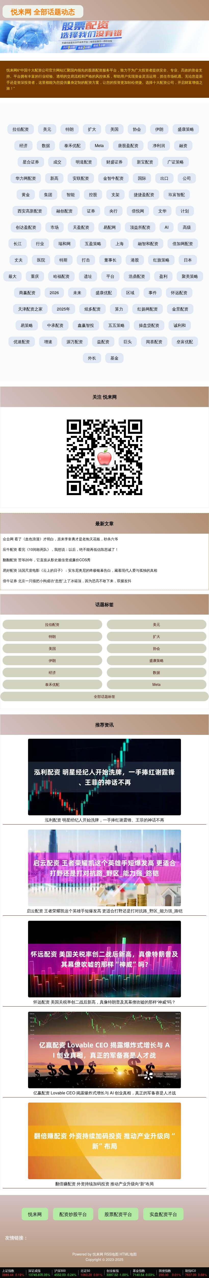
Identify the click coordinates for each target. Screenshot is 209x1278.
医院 (41, 260)
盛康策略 (186, 129)
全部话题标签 (104, 696)
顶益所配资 (140, 227)
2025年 (63, 309)
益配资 (103, 341)
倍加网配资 (183, 243)
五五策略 (116, 325)
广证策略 (175, 162)
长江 (18, 243)
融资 (183, 145)
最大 (12, 276)
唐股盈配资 (128, 145)
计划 (185, 211)
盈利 (163, 276)
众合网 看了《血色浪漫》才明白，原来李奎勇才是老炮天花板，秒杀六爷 (60, 538)
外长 (92, 358)
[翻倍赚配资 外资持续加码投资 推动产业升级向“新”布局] (104, 1140)
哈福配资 (61, 276)
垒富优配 (185, 341)
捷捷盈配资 (144, 194)
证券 (91, 211)
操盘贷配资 (149, 325)
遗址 (88, 276)
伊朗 (159, 129)
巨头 (128, 341)
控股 (93, 194)
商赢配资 (27, 292)
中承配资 (55, 325)
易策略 (27, 325)
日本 (188, 260)
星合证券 (31, 162)
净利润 (159, 145)
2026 (54, 292)
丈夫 (19, 260)
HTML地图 (128, 1254)
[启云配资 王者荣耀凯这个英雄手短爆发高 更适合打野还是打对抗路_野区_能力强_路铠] (104, 867)
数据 (46, 145)
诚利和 (180, 325)
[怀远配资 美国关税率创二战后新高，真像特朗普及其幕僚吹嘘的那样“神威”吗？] (104, 958)
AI (166, 227)
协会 (137, 129)
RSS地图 (111, 1254)
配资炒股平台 (73, 1214)
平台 (110, 276)
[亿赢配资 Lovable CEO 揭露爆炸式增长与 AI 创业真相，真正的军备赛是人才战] (104, 1049)
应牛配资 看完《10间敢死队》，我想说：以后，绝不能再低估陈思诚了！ (61, 549)
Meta (99, 145)
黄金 (26, 194)
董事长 (110, 260)
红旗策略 (161, 260)
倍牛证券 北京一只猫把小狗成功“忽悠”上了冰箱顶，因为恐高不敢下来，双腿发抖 (67, 580)
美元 (47, 129)
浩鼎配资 (137, 276)
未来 (77, 292)
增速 (48, 341)
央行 (113, 211)
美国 (114, 129)
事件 (153, 292)
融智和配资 (148, 243)
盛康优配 (104, 292)
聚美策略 (190, 276)
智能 (71, 194)
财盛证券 (114, 162)
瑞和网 (64, 243)
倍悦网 (138, 211)
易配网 (109, 227)
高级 (187, 227)
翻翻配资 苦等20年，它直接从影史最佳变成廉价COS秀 (46, 559)
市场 (54, 227)
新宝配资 (145, 162)
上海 (119, 243)
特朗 (70, 129)
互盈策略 (93, 243)
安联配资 (81, 178)
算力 (119, 309)
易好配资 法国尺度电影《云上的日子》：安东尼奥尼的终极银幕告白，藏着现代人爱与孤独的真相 (80, 570)
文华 (162, 211)
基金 (114, 358)
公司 (187, 178)
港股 (135, 260)
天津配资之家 (30, 309)
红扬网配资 (147, 309)
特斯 (63, 260)
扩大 (92, 129)
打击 (86, 260)
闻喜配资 (154, 341)
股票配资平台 (118, 1214)
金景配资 (180, 309)
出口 (164, 178)
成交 (57, 162)
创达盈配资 (26, 227)
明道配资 (84, 162)
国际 (142, 178)
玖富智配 (176, 194)
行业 (40, 243)
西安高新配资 (30, 211)
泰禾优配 (72, 145)
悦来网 (35, 1214)
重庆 (35, 276)
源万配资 (75, 341)
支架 (115, 194)
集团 (48, 194)
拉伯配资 (20, 129)
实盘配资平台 (163, 1214)
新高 (54, 178)
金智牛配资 (113, 178)
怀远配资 (179, 292)
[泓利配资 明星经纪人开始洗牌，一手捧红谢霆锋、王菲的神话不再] (104, 776)
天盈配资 (81, 227)
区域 (130, 292)
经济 (23, 145)
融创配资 (64, 211)
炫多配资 (92, 309)
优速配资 (22, 341)
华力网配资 (26, 178)
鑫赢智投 (86, 325)
